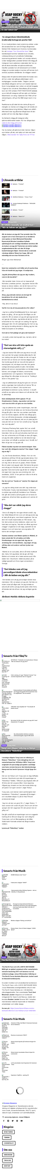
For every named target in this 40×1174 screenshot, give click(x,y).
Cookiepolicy (9, 1143)
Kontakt (7, 1166)
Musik (4, 745)
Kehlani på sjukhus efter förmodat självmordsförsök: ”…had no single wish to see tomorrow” (19, 27)
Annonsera (8, 1155)
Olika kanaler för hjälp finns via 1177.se (21, 135)
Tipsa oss (7, 1160)
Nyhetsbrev (8, 1132)
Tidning (7, 1137)
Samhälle (5, 21)
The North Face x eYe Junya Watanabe (18, 960)
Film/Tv (4, 222)
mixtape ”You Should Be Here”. (18, 51)
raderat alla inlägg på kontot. (12, 123)
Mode (4, 957)
